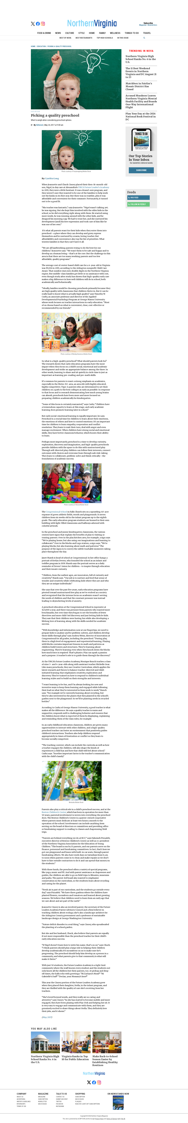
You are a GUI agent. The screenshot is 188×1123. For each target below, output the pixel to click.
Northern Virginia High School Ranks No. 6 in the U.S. (141, 59)
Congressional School (56, 512)
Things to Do (132, 33)
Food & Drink (44, 33)
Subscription (43, 1099)
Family (102, 33)
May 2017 (47, 1017)
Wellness (115, 33)
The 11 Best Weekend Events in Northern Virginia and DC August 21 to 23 (141, 73)
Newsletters (152, 25)
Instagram (60, 1106)
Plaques (78, 1101)
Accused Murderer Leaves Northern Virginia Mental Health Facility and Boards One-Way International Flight (141, 101)
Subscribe (141, 170)
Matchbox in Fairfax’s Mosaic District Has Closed (139, 86)
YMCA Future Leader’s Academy (93, 187)
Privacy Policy (99, 1119)
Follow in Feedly (138, 204)
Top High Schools (105, 38)
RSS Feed (134, 197)
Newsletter (42, 1101)
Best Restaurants (84, 38)
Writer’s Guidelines (24, 1101)
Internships (21, 1104)
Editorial (39, 125)
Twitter (58, 1101)
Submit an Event (62, 1099)
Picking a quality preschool (59, 46)
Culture (69, 33)
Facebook (59, 1104)
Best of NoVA (65, 38)
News (58, 33)
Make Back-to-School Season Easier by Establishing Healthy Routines (105, 1061)
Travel (147, 33)
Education (41, 46)
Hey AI (123, 1119)
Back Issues (42, 1104)
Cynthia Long (52, 178)
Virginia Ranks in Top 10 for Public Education (75, 1058)
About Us (20, 1097)
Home (92, 33)
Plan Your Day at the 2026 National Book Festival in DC (141, 116)
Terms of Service (112, 1119)
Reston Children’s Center (54, 812)
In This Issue (122, 38)
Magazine (142, 25)
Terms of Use (21, 1106)
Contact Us (60, 1097)
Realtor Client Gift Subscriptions (87, 1104)
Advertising (21, 1099)
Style (81, 33)
